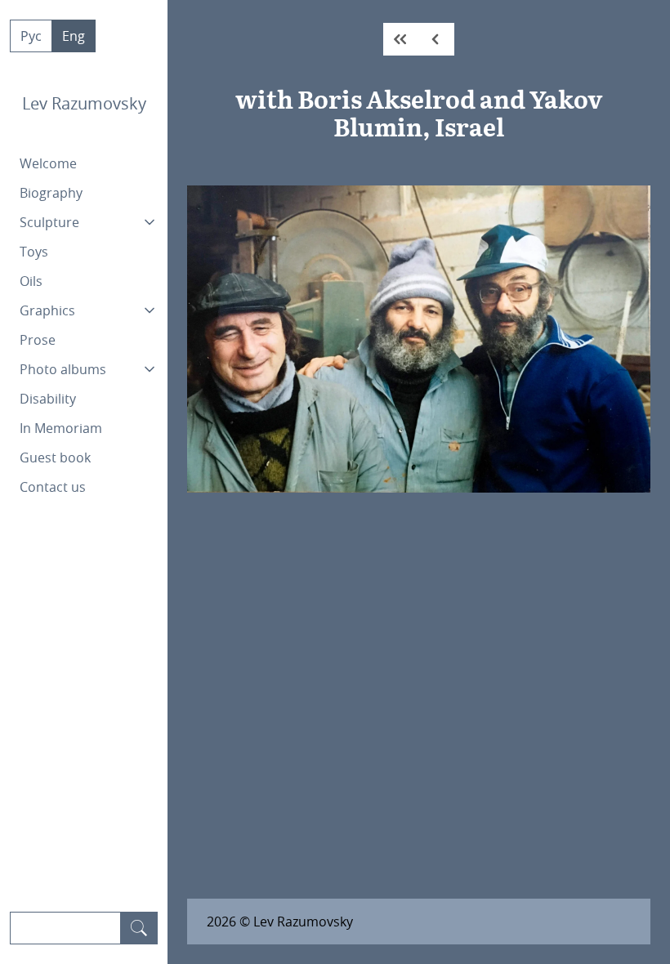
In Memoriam (61, 428)
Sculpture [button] (49, 222)
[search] (139, 928)
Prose (38, 340)
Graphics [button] (47, 310)
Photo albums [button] (63, 369)
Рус (31, 36)
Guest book (55, 457)
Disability (48, 399)
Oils (31, 281)
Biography (51, 193)
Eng (73, 36)
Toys (34, 252)
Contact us (53, 487)
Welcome (48, 163)
